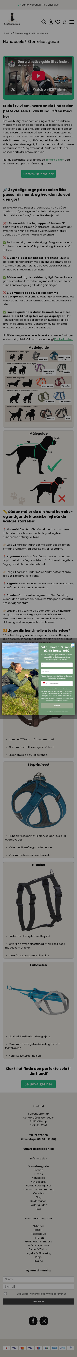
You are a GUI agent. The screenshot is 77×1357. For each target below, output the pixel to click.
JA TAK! (57, 705)
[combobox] (44, 683)
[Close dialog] (72, 645)
